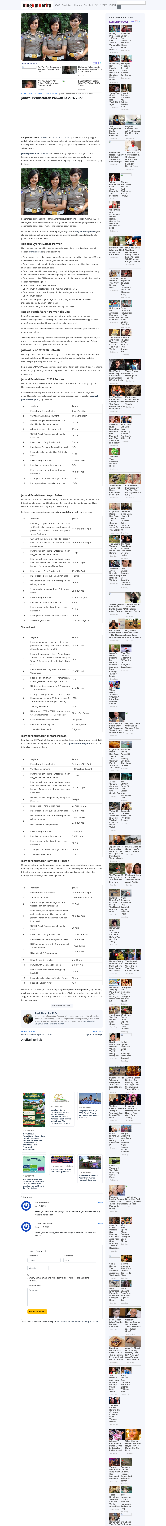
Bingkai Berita (88, 1021)
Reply (100, 1202)
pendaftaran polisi (61, 137)
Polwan (44, 137)
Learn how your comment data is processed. (77, 1321)
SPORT (103, 5)
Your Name (32, 1255)
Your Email (68, 1255)
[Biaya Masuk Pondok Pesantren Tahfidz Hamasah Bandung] (90, 1162)
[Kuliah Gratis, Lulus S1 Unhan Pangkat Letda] (62, 1159)
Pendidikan (67, 5)
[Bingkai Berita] (37, 5)
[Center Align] (119, 7)
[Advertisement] (41, 117)
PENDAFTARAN (29, 1130)
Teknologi (88, 5)
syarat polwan (35, 251)
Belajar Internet (41, 1024)
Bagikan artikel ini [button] (61, 1006)
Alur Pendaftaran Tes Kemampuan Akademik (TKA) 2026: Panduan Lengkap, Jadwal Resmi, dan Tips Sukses (33, 1183)
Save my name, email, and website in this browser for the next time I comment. (58, 1279)
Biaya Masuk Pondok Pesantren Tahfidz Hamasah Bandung (88, 1177)
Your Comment (34, 1285)
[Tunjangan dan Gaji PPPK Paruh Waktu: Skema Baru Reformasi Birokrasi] (90, 1098)
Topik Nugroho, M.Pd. (46, 1013)
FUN (96, 5)
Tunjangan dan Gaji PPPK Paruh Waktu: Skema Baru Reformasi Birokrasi (89, 1113)
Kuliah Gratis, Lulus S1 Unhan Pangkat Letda (61, 1170)
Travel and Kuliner (56, 1024)
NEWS (57, 5)
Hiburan (78, 5)
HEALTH (112, 5)
